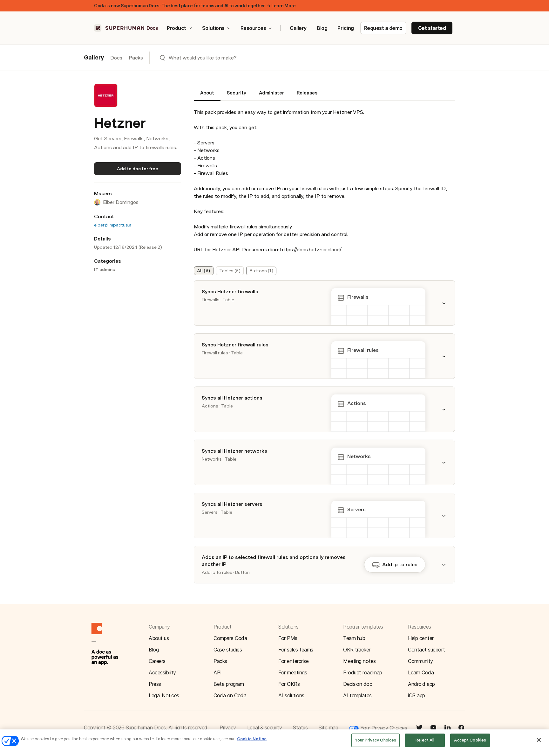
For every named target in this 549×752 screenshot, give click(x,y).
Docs (116, 58)
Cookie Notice (252, 738)
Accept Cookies (470, 740)
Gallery (298, 28)
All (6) (203, 270)
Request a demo (383, 28)
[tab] (207, 95)
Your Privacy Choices (383, 728)
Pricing (345, 28)
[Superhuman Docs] (126, 28)
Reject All (425, 740)
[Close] (539, 740)
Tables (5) (230, 270)
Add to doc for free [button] (137, 168)
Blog (322, 28)
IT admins (104, 269)
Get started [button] (432, 28)
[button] (448, 303)
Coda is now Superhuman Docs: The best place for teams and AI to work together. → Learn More (195, 5)
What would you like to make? (203, 58)
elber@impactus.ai (113, 224)
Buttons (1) (261, 270)
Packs (136, 58)
